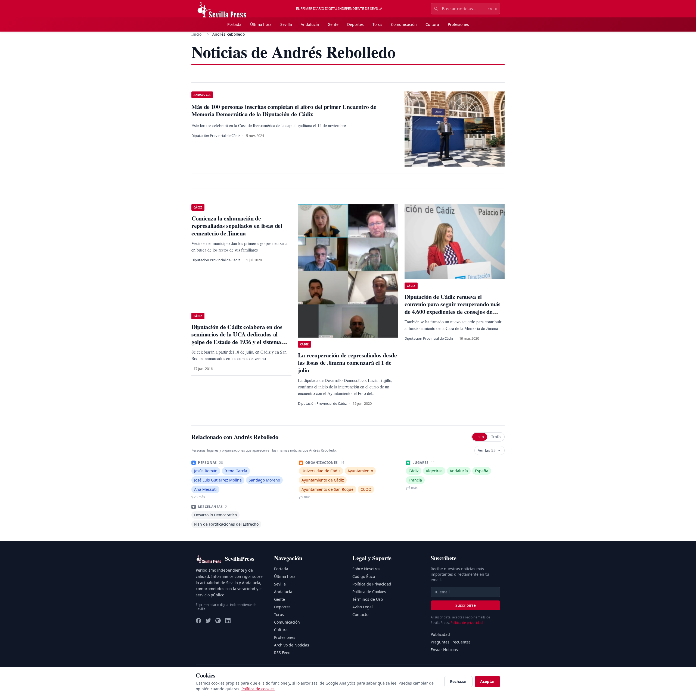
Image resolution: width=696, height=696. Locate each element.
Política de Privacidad (371, 584)
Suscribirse (465, 605)
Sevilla (286, 24)
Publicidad (440, 634)
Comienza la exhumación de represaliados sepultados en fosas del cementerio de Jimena (236, 226)
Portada (234, 24)
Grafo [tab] (495, 436)
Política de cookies (258, 688)
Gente (333, 24)
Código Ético (363, 576)
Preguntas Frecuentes (451, 642)
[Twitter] (208, 620)
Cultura (432, 24)
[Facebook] (198, 620)
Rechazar (458, 681)
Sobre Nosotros (366, 568)
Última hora (261, 24)
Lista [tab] (480, 436)
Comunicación (404, 24)
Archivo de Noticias (291, 645)
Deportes (355, 24)
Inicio (196, 34)
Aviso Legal (362, 606)
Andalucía (310, 24)
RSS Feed (282, 652)
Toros (377, 24)
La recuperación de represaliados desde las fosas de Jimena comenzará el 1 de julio (347, 363)
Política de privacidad (466, 622)
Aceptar (487, 681)
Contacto (360, 614)
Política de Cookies (369, 591)
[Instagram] (218, 620)
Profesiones (458, 24)
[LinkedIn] (228, 620)
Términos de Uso (367, 599)
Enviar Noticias (444, 649)
